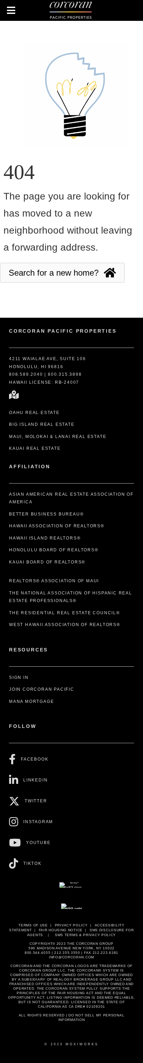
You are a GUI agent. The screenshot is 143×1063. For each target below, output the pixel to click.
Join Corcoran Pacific (41, 689)
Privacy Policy (71, 925)
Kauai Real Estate (35, 448)
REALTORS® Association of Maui (54, 580)
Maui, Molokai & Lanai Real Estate (57, 436)
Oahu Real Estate (34, 412)
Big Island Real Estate (42, 424)
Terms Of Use (33, 925)
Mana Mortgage (31, 701)
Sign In (19, 677)
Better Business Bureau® (46, 514)
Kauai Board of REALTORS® (47, 562)
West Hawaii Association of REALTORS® (64, 624)
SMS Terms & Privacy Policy (85, 935)
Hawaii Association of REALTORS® (56, 526)
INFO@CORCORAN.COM (71, 957)
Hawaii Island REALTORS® (45, 538)
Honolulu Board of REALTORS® (54, 549)
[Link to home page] (71, 10)
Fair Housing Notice (61, 930)
